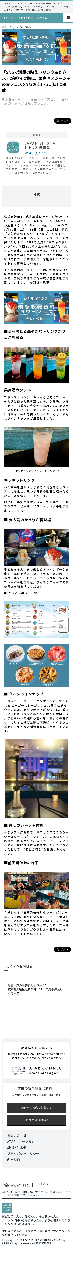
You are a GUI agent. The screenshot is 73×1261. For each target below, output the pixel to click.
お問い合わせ (17, 1135)
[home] (25, 18)
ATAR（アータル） (21, 1142)
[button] (68, 17)
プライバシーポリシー (23, 1154)
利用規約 (13, 1160)
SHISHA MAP (16, 1148)
